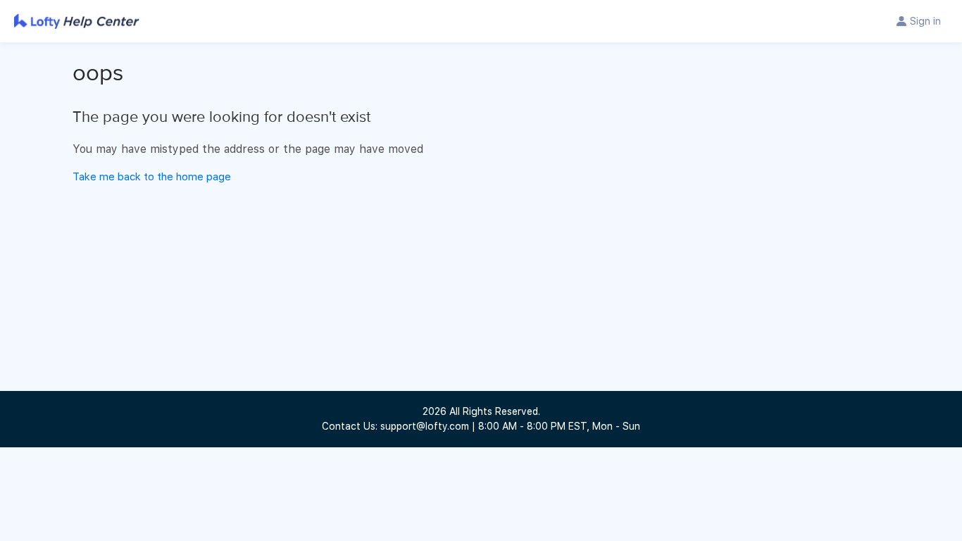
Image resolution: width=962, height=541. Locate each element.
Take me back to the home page (152, 176)
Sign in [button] (925, 21)
